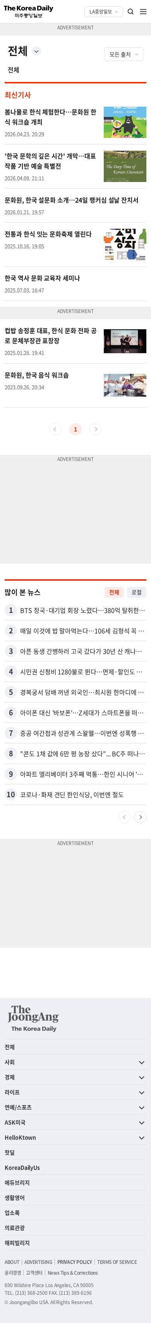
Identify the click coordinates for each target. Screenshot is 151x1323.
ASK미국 (15, 1122)
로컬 (137, 592)
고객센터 (34, 1272)
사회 (10, 1062)
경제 (10, 1077)
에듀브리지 (17, 1182)
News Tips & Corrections (73, 1272)
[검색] (131, 11)
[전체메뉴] (143, 11)
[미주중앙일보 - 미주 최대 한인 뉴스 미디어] (28, 11)
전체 (13, 69)
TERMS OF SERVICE (117, 1261)
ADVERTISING (38, 1261)
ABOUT (12, 1261)
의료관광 (15, 1227)
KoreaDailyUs (22, 1167)
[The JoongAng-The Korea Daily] (33, 1018)
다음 (140, 817)
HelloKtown (20, 1137)
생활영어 (15, 1197)
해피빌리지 (17, 1242)
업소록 (12, 1212)
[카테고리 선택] (36, 51)
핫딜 (10, 1152)
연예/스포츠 (18, 1107)
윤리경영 (13, 1272)
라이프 (12, 1092)
